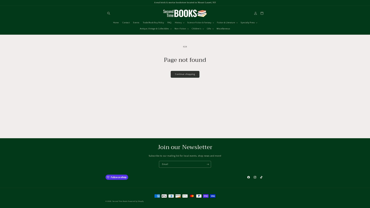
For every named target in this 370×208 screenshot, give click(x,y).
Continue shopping (185, 74)
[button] (109, 13)
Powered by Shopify (136, 201)
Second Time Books (120, 201)
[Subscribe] (208, 164)
